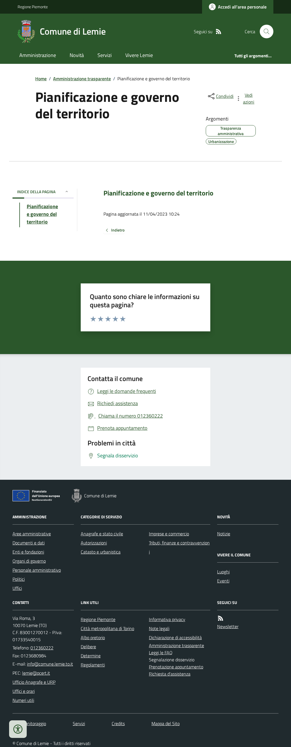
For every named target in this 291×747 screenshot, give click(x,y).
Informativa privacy (167, 619)
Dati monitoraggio (29, 723)
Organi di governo (29, 560)
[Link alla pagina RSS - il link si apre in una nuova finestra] (218, 31)
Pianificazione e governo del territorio (158, 193)
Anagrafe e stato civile (102, 533)
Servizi (104, 55)
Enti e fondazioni (28, 551)
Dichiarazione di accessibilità (175, 637)
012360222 (41, 647)
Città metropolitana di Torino (107, 628)
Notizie (223, 533)
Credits (118, 723)
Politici (19, 579)
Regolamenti (93, 664)
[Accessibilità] (17, 729)
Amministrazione (37, 55)
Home (41, 78)
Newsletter (227, 626)
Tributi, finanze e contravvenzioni (179, 547)
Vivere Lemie (139, 55)
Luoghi (223, 571)
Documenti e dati (29, 542)
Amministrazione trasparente (82, 78)
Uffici (17, 588)
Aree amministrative (32, 533)
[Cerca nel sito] (264, 31)
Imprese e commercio (169, 533)
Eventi (223, 580)
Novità (77, 55)
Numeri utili (23, 700)
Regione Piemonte (33, 7)
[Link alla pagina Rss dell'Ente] (220, 618)
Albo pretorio (93, 637)
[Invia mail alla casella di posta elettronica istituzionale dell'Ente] (50, 663)
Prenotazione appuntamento (176, 666)
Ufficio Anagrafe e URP (34, 682)
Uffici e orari (24, 691)
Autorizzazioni (94, 542)
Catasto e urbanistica (100, 551)
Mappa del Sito (165, 723)
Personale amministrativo (37, 570)
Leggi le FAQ (160, 652)
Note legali (159, 628)
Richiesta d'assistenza (169, 673)
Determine (91, 655)
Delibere (88, 646)
